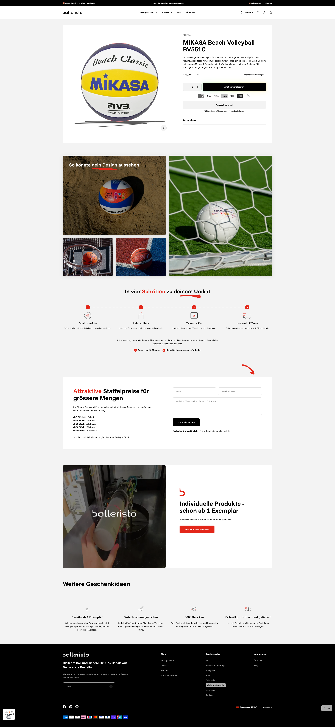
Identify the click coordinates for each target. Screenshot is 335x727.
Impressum (211, 690)
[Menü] (13, 710)
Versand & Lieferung (215, 665)
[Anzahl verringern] (187, 87)
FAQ (208, 660)
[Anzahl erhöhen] (197, 87)
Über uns (190, 12)
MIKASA (187, 35)
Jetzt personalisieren (234, 86)
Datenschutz (211, 680)
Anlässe (165, 12)
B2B (179, 12)
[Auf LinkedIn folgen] (77, 706)
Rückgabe (210, 670)
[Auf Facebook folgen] (64, 707)
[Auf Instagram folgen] (70, 707)
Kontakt (209, 695)
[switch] (8, 717)
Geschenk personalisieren (197, 529)
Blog (256, 665)
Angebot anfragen (224, 105)
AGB (208, 675)
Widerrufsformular (215, 685)
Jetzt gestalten (147, 12)
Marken (164, 670)
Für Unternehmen (169, 675)
